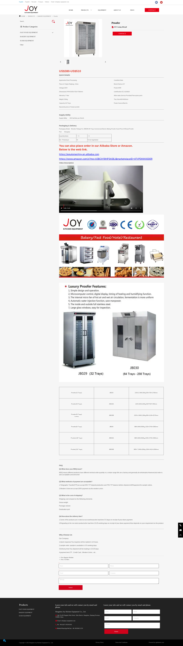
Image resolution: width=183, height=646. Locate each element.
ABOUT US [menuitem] (117, 10)
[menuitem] (86, 10)
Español (27, 2)
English (21, 2)
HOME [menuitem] (71, 10)
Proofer (56, 16)
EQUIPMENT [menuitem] (102, 10)
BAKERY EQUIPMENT (44, 16)
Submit (71, 587)
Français (40, 2)
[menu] (101, 10)
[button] (86, 10)
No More (66, 559)
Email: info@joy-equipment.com (60, 2)
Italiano (47, 2)
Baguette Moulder (68, 557)
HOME (23, 16)
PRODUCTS (31, 16)
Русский (34, 2)
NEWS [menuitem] (132, 10)
